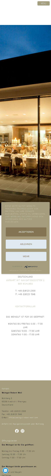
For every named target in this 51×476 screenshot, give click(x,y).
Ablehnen (26, 244)
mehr (26, 256)
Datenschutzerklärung (31, 270)
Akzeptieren (26, 231)
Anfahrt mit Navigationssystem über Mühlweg (23, 424)
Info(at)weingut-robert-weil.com (23, 417)
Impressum (14, 270)
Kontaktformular (25, 306)
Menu (43, 3)
